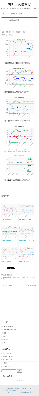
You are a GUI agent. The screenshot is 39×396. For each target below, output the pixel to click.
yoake (14, 277)
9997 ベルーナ (7, 353)
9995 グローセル (7, 359)
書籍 (5, 333)
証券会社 (6, 339)
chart (8, 274)
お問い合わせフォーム (12, 390)
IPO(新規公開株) (8, 326)
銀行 (5, 343)
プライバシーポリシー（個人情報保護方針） (20, 392)
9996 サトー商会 (7, 356)
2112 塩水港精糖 (7, 285)
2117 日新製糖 (32, 285)
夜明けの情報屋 (19, 4)
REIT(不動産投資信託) (10, 329)
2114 (4, 274)
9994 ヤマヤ (6, 363)
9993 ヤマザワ (7, 366)
